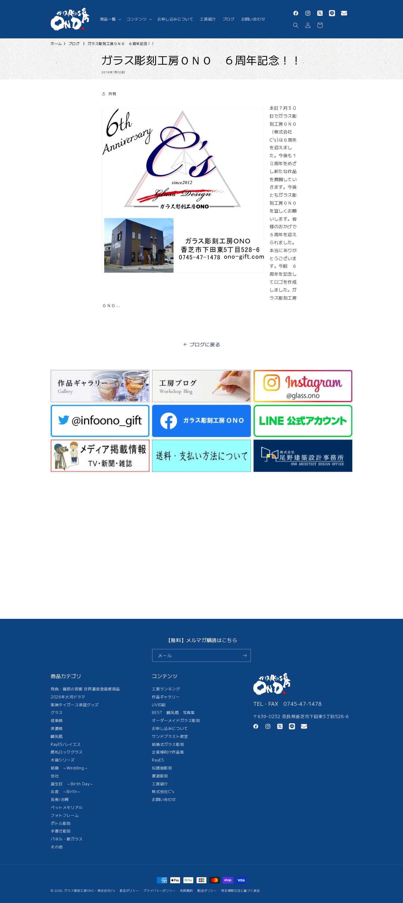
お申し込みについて (170, 728)
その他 (57, 847)
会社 (55, 776)
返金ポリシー (129, 890)
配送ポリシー (207, 890)
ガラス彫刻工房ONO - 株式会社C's (89, 890)
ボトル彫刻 (61, 823)
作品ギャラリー (166, 697)
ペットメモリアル (67, 807)
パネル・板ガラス (67, 839)
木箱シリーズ (63, 760)
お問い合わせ (164, 799)
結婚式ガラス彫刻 (168, 744)
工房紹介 (160, 784)
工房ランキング (166, 689)
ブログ (74, 43)
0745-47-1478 (302, 703)
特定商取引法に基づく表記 (240, 890)
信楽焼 (57, 720)
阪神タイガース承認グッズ (75, 705)
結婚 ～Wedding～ (69, 768)
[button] (110, 19)
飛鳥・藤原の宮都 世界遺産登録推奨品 (85, 689)
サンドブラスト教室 (170, 736)
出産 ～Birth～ (66, 791)
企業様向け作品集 (168, 752)
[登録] (245, 655)
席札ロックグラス (67, 752)
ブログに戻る (205, 344)
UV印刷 (159, 705)
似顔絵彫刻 (162, 768)
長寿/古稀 (60, 799)
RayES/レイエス (66, 744)
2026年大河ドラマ (68, 697)
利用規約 (186, 890)
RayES (158, 760)
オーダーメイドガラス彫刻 (176, 720)
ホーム (56, 43)
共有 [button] (112, 93)
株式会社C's (163, 791)
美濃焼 (57, 728)
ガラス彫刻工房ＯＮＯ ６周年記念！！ (121, 43)
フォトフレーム (65, 815)
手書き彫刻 (61, 831)
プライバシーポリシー (159, 890)
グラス (57, 712)
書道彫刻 (160, 776)
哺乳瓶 (57, 736)
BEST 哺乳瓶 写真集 (173, 712)
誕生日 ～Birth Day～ (72, 784)
